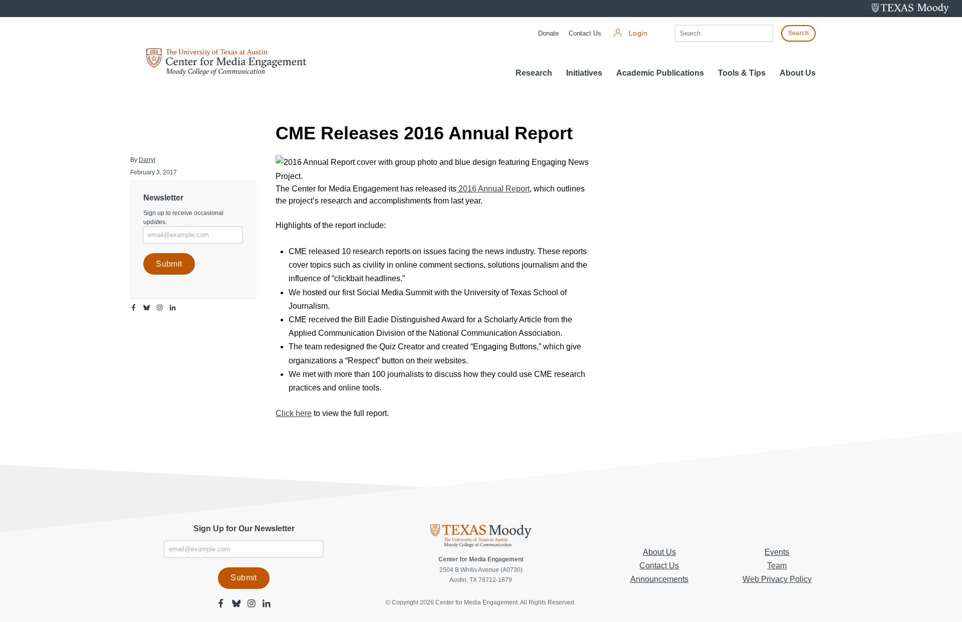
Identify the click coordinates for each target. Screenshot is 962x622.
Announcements (659, 579)
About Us (659, 552)
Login (638, 33)
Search (798, 33)
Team (777, 565)
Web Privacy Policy (777, 579)
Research (534, 73)
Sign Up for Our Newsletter (244, 528)
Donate (548, 33)
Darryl (147, 159)
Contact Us (585, 33)
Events (777, 552)
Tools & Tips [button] (742, 73)
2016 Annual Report (493, 188)
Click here (294, 413)
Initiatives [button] (584, 73)
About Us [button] (798, 73)
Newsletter (163, 197)
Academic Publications (660, 73)
